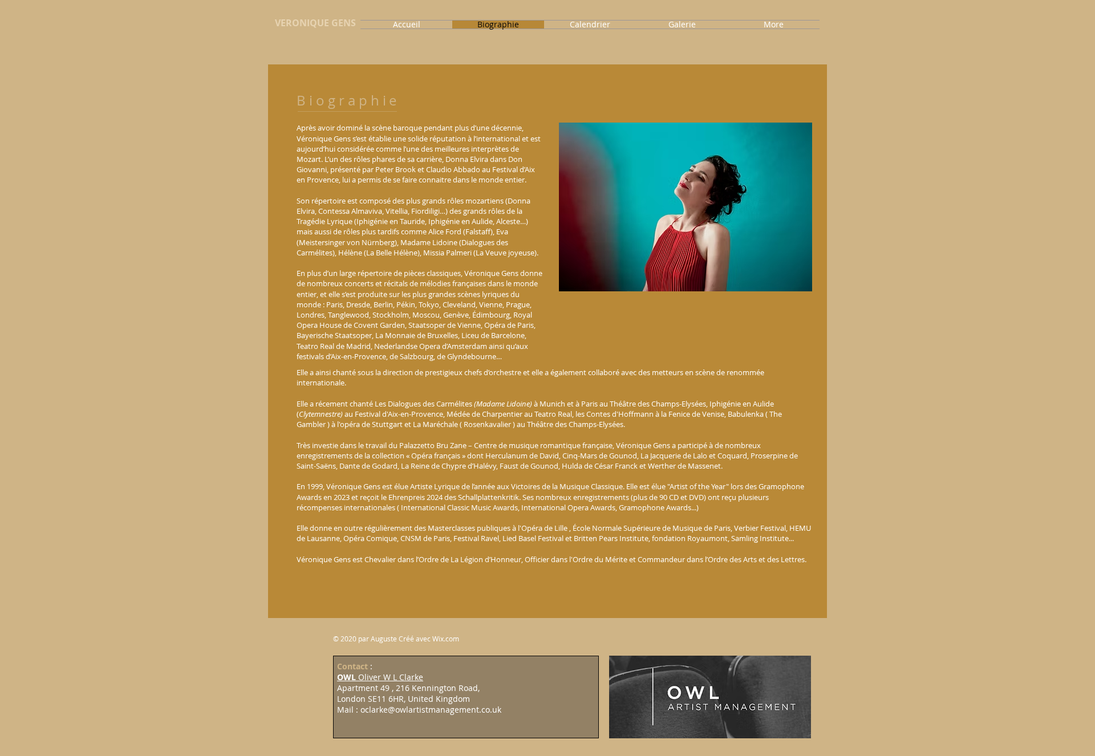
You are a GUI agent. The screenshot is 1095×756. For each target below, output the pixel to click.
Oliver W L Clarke (380, 677)
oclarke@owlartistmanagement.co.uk (430, 709)
